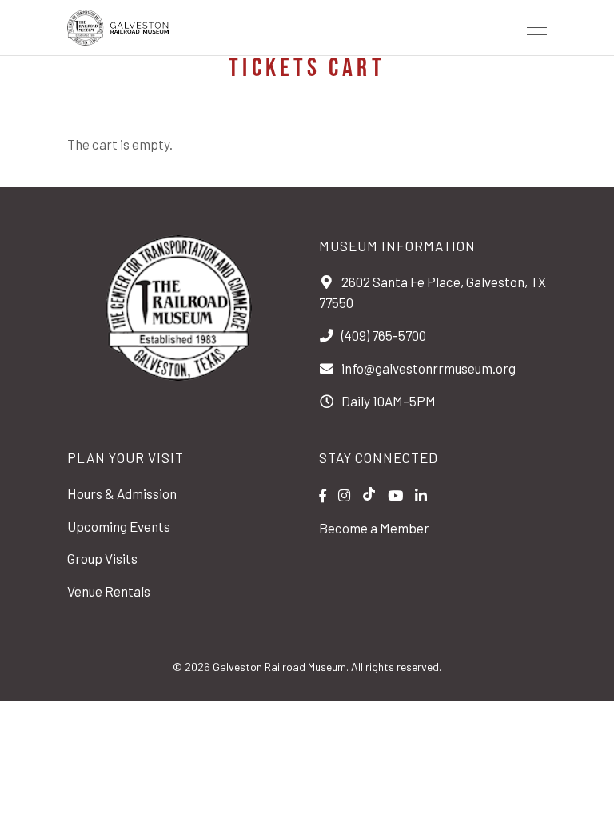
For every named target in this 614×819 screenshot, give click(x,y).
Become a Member (374, 528)
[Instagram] (344, 495)
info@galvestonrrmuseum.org (428, 368)
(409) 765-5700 (383, 335)
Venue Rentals (108, 591)
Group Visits (102, 558)
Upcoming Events (118, 526)
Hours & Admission (122, 493)
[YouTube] (395, 495)
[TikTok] (369, 495)
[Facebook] (322, 495)
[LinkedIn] (421, 495)
